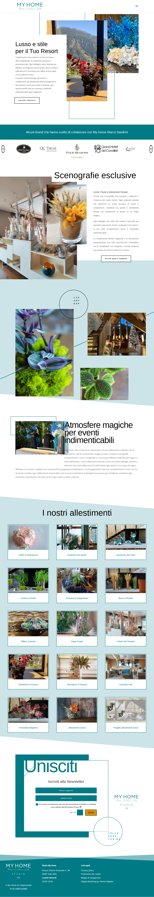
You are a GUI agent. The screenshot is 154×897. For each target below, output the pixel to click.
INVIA (91, 812)
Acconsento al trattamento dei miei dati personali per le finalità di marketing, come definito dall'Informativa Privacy (67, 805)
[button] (72, 157)
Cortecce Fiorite (28, 598)
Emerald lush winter (77, 555)
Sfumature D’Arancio (77, 684)
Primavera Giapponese (77, 598)
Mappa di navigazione (91, 878)
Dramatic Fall (125, 684)
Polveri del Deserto (126, 641)
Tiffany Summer (28, 641)
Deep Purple (77, 641)
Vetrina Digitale (106, 881)
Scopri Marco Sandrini (116, 258)
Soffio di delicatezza (28, 555)
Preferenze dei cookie (91, 874)
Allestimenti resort (77, 728)
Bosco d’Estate (126, 598)
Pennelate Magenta (28, 728)
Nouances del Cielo (125, 555)
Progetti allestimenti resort (125, 728)
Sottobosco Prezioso (28, 684)
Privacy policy (87, 870)
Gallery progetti (27, 100)
